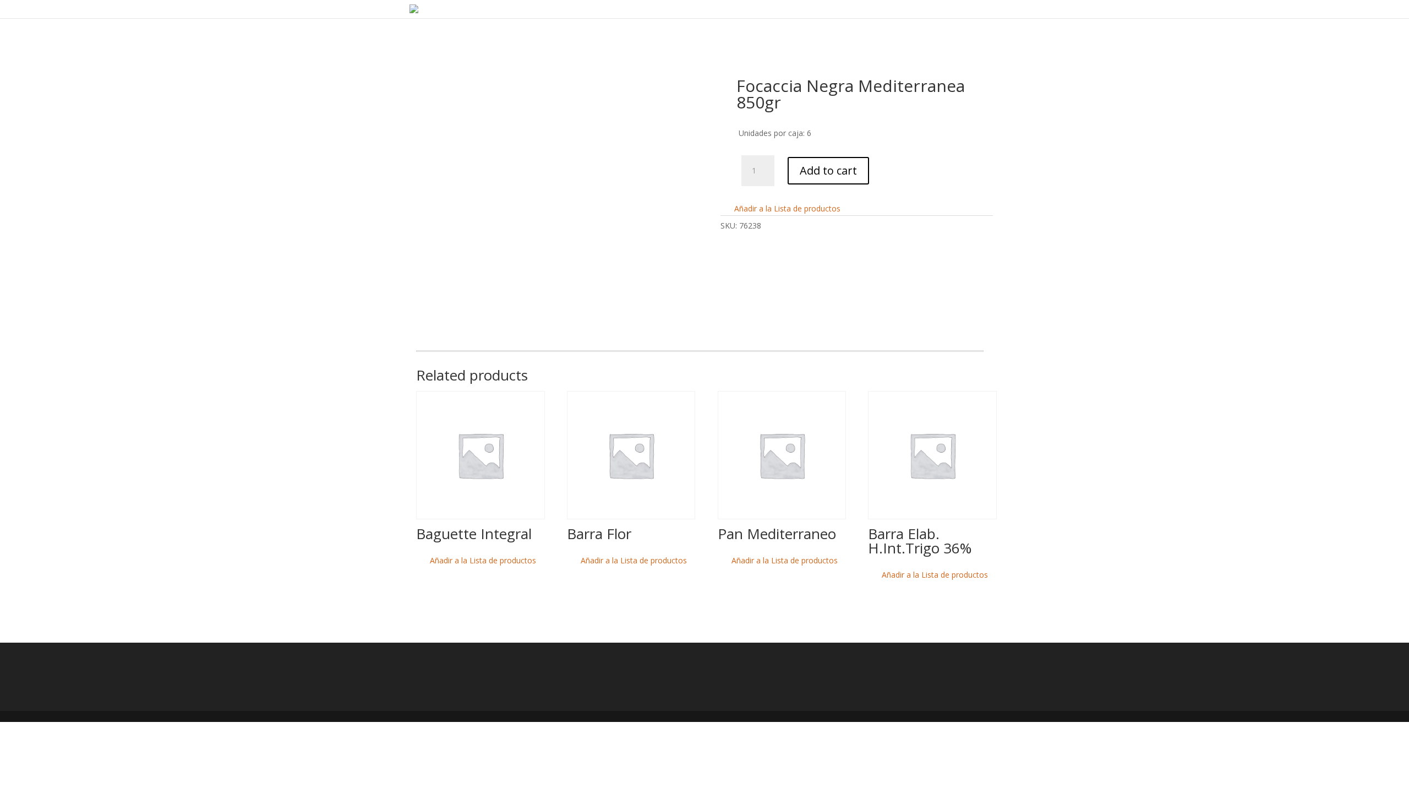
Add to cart (828, 170)
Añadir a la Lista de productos (786, 208)
